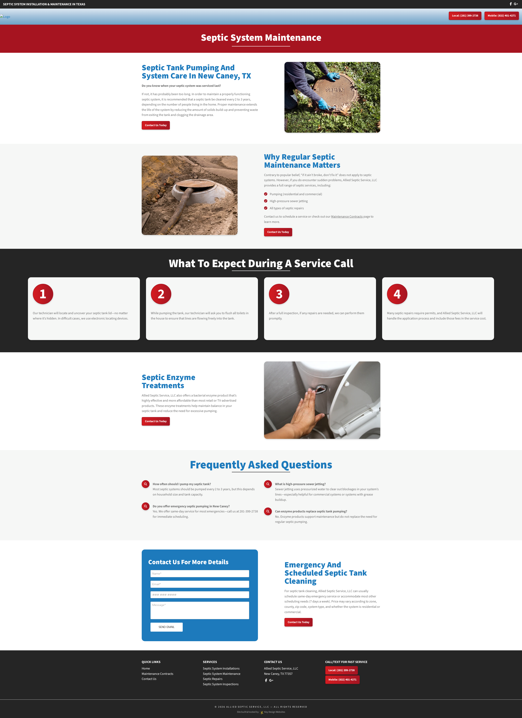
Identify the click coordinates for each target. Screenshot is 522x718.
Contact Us (149, 679)
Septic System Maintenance (221, 674)
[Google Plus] (516, 4)
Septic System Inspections (221, 684)
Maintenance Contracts (347, 216)
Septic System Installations (221, 668)
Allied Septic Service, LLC (247, 707)
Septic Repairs (212, 679)
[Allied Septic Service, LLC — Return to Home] (5, 16)
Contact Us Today (156, 125)
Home (146, 668)
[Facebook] (511, 4)
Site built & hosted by (261, 712)
